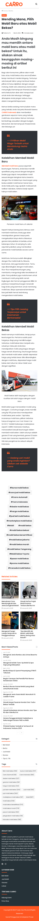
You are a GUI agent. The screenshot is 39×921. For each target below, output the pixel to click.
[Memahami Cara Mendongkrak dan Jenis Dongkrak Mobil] (10, 590)
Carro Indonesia (20, 502)
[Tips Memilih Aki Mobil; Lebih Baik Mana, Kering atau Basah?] (28, 620)
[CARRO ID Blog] (14, 4)
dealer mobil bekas (20, 506)
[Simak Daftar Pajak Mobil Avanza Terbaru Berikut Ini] (28, 590)
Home (5, 11)
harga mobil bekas (20, 511)
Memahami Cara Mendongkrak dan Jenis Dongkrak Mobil (10, 603)
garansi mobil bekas (11, 782)
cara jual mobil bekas (20, 492)
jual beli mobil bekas (20, 516)
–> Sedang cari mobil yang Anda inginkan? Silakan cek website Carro (18, 462)
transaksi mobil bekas (20, 568)
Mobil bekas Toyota (20, 554)
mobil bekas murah (20, 544)
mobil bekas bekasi (20, 530)
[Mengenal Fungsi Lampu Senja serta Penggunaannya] (10, 620)
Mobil (11, 525)
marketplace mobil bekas (20, 521)
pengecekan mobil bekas (13, 816)
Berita (11, 11)
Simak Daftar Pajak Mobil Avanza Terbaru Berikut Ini (28, 603)
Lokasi (4, 886)
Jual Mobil (6, 752)
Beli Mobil (6, 745)
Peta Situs (5, 901)
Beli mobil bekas (10, 771)
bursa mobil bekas (20, 488)
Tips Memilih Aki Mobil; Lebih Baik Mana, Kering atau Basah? (27, 634)
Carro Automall (20, 497)
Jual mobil (28, 790)
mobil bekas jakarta (20, 539)
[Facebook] (3, 864)
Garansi (4, 883)
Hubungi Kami (6, 898)
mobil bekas (25, 525)
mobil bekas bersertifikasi (20, 535)
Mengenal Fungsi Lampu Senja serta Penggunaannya (9, 633)
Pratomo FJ (7, 33)
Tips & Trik (6, 759)
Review (5, 755)
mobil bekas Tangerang (20, 549)
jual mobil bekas (10, 793)
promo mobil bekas (20, 563)
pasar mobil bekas (20, 558)
